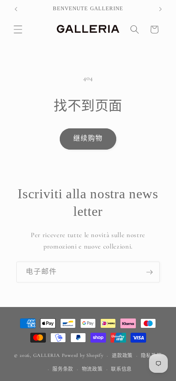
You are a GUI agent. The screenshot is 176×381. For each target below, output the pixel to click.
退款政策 (122, 356)
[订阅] (149, 272)
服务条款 (62, 369)
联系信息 (121, 369)
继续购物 (88, 138)
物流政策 (92, 369)
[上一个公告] (16, 9)
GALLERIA (46, 356)
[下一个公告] (160, 9)
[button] (18, 29)
